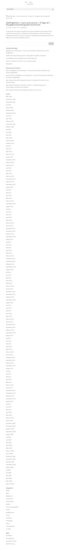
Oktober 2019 (10, 143)
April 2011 (9, 379)
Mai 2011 (8, 377)
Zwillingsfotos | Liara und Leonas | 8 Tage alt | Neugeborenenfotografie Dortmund (28, 23)
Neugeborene (23, 27)
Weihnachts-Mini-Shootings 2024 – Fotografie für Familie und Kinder (26, 55)
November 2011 (10, 360)
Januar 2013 (9, 322)
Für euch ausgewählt (12, 507)
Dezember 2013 (10, 291)
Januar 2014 (9, 289)
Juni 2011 (8, 374)
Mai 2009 (8, 442)
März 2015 (9, 253)
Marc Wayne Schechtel (12, 85)
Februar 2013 (10, 319)
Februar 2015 (10, 256)
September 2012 (11, 333)
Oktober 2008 (10, 462)
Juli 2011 (8, 371)
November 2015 (10, 231)
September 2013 (11, 300)
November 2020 (10, 124)
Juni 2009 (8, 440)
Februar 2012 (10, 352)
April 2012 (9, 346)
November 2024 (10, 99)
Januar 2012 (9, 355)
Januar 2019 (9, 157)
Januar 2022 (9, 107)
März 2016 (9, 220)
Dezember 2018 (10, 160)
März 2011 (9, 382)
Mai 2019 (8, 149)
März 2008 (9, 481)
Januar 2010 (9, 420)
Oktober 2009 (10, 429)
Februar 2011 (10, 385)
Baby (7, 493)
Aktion (8, 490)
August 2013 (9, 302)
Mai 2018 (8, 171)
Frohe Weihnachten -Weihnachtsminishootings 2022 (21, 58)
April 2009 (9, 445)
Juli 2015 (8, 242)
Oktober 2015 (10, 234)
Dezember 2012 (10, 324)
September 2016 (11, 204)
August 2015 (9, 239)
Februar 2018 (10, 176)
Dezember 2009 (10, 423)
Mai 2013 (8, 311)
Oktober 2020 (10, 127)
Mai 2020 (8, 135)
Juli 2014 (8, 272)
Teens (7, 523)
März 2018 (9, 173)
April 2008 (9, 478)
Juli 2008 (8, 470)
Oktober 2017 (10, 182)
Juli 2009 (8, 437)
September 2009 (11, 431)
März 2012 (9, 349)
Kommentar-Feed (11, 541)
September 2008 (11, 464)
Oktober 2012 (10, 330)
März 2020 (9, 138)
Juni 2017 (8, 190)
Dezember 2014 (10, 258)
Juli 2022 (8, 105)
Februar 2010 (10, 418)
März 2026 (9, 96)
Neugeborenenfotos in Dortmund (31, 90)
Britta (9, 27)
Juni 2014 (8, 275)
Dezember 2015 (10, 228)
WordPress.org (10, 544)
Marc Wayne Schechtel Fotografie (16, 80)
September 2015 (11, 237)
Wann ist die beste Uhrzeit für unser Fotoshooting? (21, 61)
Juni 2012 (8, 341)
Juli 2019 (8, 146)
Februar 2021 (10, 121)
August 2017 (9, 187)
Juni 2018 (8, 168)
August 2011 (9, 368)
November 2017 (10, 179)
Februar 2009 (10, 451)
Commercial (9, 499)
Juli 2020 (8, 129)
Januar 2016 (9, 226)
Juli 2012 (8, 338)
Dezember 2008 (10, 456)
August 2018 (9, 165)
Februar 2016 (10, 223)
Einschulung (9, 501)
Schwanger (9, 521)
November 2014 (10, 261)
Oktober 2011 (10, 363)
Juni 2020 (8, 132)
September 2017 (11, 184)
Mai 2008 (8, 475)
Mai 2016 (8, 215)
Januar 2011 (9, 388)
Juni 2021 (8, 116)
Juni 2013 (8, 308)
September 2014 (11, 267)
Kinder (8, 510)
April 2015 (9, 250)
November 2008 (10, 459)
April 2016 (9, 217)
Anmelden (9, 535)
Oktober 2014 (10, 264)
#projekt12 (9, 64)
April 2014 (9, 280)
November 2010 (10, 393)
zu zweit (8, 529)
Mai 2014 (8, 278)
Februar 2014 (10, 286)
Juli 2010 (8, 404)
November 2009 (10, 426)
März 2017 (9, 198)
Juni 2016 (8, 212)
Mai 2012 (8, 344)
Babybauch (9, 496)
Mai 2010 (8, 410)
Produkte (8, 518)
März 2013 (9, 316)
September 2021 (11, 113)
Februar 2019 (10, 154)
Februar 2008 (10, 484)
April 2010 (9, 412)
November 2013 (10, 294)
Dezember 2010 (10, 390)
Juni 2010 (8, 407)
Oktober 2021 (10, 110)
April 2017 (9, 195)
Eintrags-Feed (10, 538)
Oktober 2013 (10, 297)
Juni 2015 (8, 245)
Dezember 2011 (10, 357)
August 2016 (9, 206)
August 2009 (9, 434)
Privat (7, 515)
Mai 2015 (8, 248)
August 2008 (9, 467)
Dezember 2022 (10, 102)
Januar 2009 (9, 453)
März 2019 (9, 151)
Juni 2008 (8, 473)
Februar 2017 (10, 201)
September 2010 (11, 399)
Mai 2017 (8, 193)
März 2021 (9, 118)
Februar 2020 (10, 140)
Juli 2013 (8, 305)
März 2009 (9, 448)
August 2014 (9, 269)
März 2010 (9, 415)
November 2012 (10, 327)
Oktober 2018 (10, 162)
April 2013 (9, 313)
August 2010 (9, 401)
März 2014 (9, 283)
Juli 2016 (8, 209)
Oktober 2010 (10, 396)
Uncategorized (10, 526)
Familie (8, 504)
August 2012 (9, 335)
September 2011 (11, 366)
